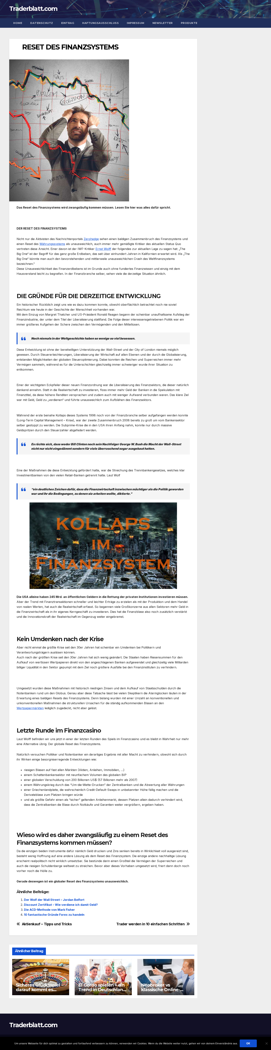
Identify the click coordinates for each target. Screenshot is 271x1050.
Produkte (189, 23)
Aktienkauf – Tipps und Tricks (47, 924)
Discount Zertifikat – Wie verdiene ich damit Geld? (61, 905)
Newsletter (162, 23)
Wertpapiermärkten (30, 708)
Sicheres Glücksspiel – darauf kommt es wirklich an (39, 989)
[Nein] (266, 1043)
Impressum (135, 23)
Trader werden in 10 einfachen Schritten (150, 924)
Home (17, 23)
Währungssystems (52, 244)
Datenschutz (41, 23)
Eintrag (67, 23)
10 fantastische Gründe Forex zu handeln (54, 914)
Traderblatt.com (33, 9)
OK (248, 1043)
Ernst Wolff (103, 249)
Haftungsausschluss (100, 23)
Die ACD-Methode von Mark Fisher (49, 910)
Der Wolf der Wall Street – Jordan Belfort (54, 900)
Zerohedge (91, 239)
